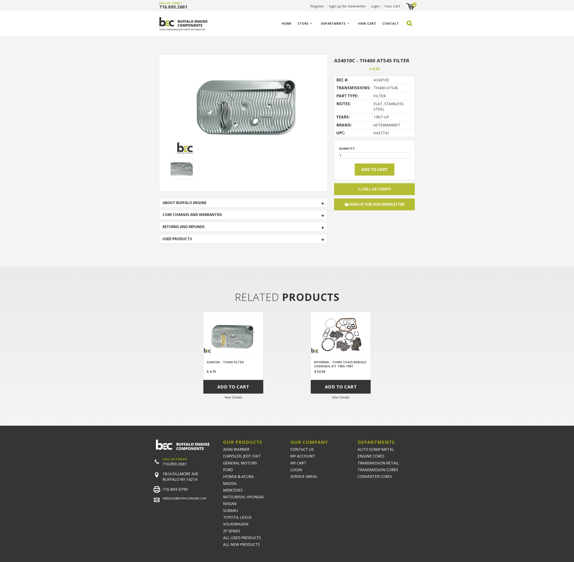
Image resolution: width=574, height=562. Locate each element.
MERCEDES (233, 490)
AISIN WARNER (236, 449)
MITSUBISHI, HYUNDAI (243, 496)
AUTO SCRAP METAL (376, 449)
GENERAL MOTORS (240, 463)
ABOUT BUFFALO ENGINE (184, 203)
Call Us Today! (376, 189)
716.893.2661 (173, 7)
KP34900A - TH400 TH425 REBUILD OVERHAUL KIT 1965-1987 (340, 364)
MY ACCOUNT (302, 456)
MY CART (298, 463)
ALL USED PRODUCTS (242, 537)
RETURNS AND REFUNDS (183, 227)
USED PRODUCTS (177, 239)
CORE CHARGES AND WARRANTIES (192, 215)
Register (317, 6)
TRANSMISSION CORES (378, 469)
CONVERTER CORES (375, 476)
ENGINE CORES (371, 456)
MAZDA (230, 483)
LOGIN (296, 469)
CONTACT (390, 23)
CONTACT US (302, 449)
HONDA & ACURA (238, 476)
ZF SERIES (231, 531)
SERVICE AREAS (303, 476)
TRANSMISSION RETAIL (378, 463)
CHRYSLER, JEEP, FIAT (242, 456)
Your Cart (392, 6)
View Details (233, 397)
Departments (333, 23)
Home (286, 23)
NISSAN (230, 503)
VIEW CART (367, 23)
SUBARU (230, 510)
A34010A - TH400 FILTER (225, 362)
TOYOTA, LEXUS (237, 517)
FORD (228, 469)
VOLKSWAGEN (235, 524)
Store (303, 23)
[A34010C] (243, 110)
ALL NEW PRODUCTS (241, 544)
